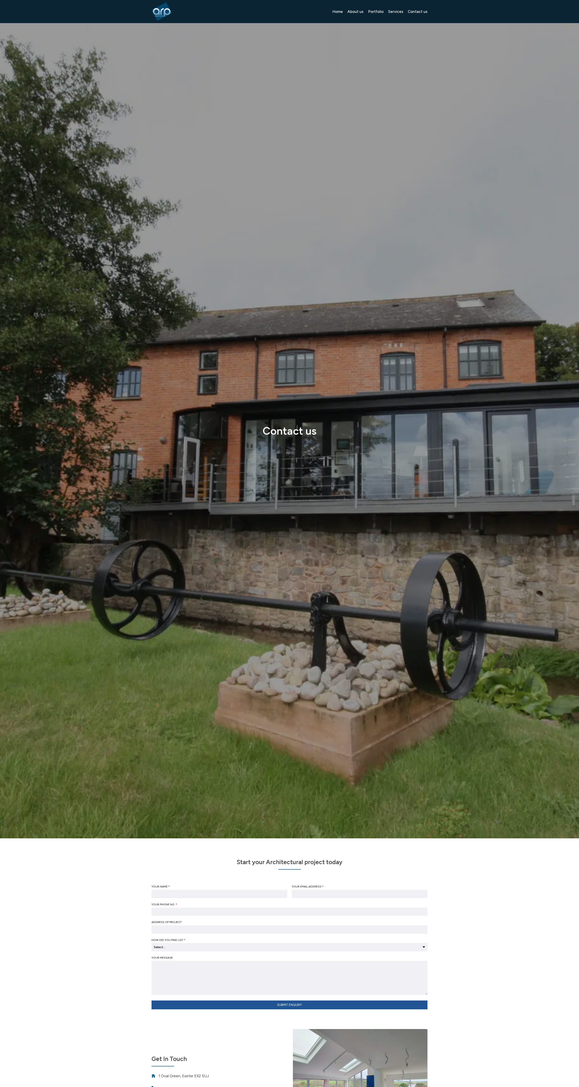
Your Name (161, 886)
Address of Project (167, 922)
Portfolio (376, 11)
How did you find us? (168, 940)
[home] (162, 11)
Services (395, 11)
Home (337, 11)
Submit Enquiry (289, 1005)
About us (355, 11)
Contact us (417, 11)
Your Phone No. (164, 904)
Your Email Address (307, 886)
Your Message (162, 957)
